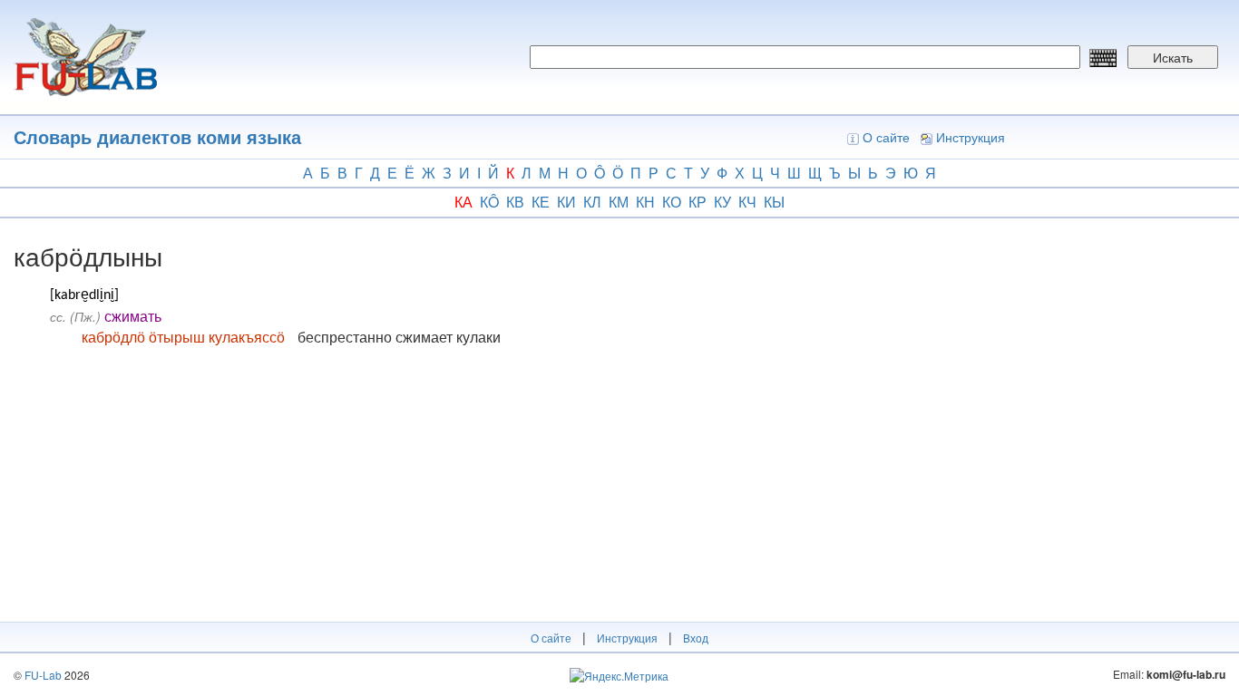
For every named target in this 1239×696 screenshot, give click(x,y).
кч (747, 201)
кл (592, 201)
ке (541, 201)
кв (515, 201)
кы (774, 201)
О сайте (886, 137)
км (619, 201)
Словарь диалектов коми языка (157, 136)
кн (645, 201)
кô (489, 201)
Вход (695, 637)
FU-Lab (43, 674)
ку (722, 201)
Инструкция (970, 137)
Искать (1173, 57)
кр (697, 201)
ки (566, 201)
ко (671, 201)
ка (463, 201)
